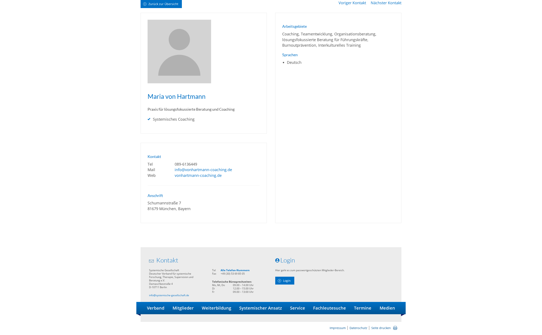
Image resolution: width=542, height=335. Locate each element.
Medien (387, 308)
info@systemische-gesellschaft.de (169, 295)
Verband (155, 308)
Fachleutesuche (329, 308)
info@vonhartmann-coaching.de (203, 169)
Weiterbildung (216, 308)
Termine (362, 308)
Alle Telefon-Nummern (235, 270)
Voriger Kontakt (352, 2)
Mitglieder (183, 308)
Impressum (338, 328)
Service (297, 308)
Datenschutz (358, 328)
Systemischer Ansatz (260, 308)
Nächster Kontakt (386, 2)
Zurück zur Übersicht (163, 4)
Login (287, 281)
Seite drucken (381, 328)
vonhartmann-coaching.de (198, 175)
